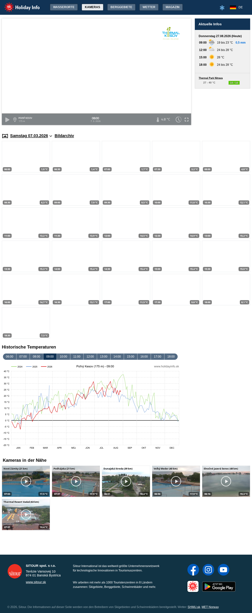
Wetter (149, 7)
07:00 (23, 356)
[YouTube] (223, 570)
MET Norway (210, 607)
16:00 (144, 356)
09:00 (50, 356)
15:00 (130, 356)
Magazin (172, 7)
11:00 (76, 356)
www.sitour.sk (36, 582)
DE (241, 7)
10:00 (63, 356)
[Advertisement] (222, 107)
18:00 (171, 356)
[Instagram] (208, 570)
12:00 (90, 356)
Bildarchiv (64, 135)
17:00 (157, 356)
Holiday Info (18, 5)
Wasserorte (64, 7)
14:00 (117, 356)
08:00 (36, 356)
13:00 (103, 356)
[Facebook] (193, 570)
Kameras (92, 7)
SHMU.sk (194, 607)
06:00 (9, 356)
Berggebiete (121, 7)
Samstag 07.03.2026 (29, 135)
